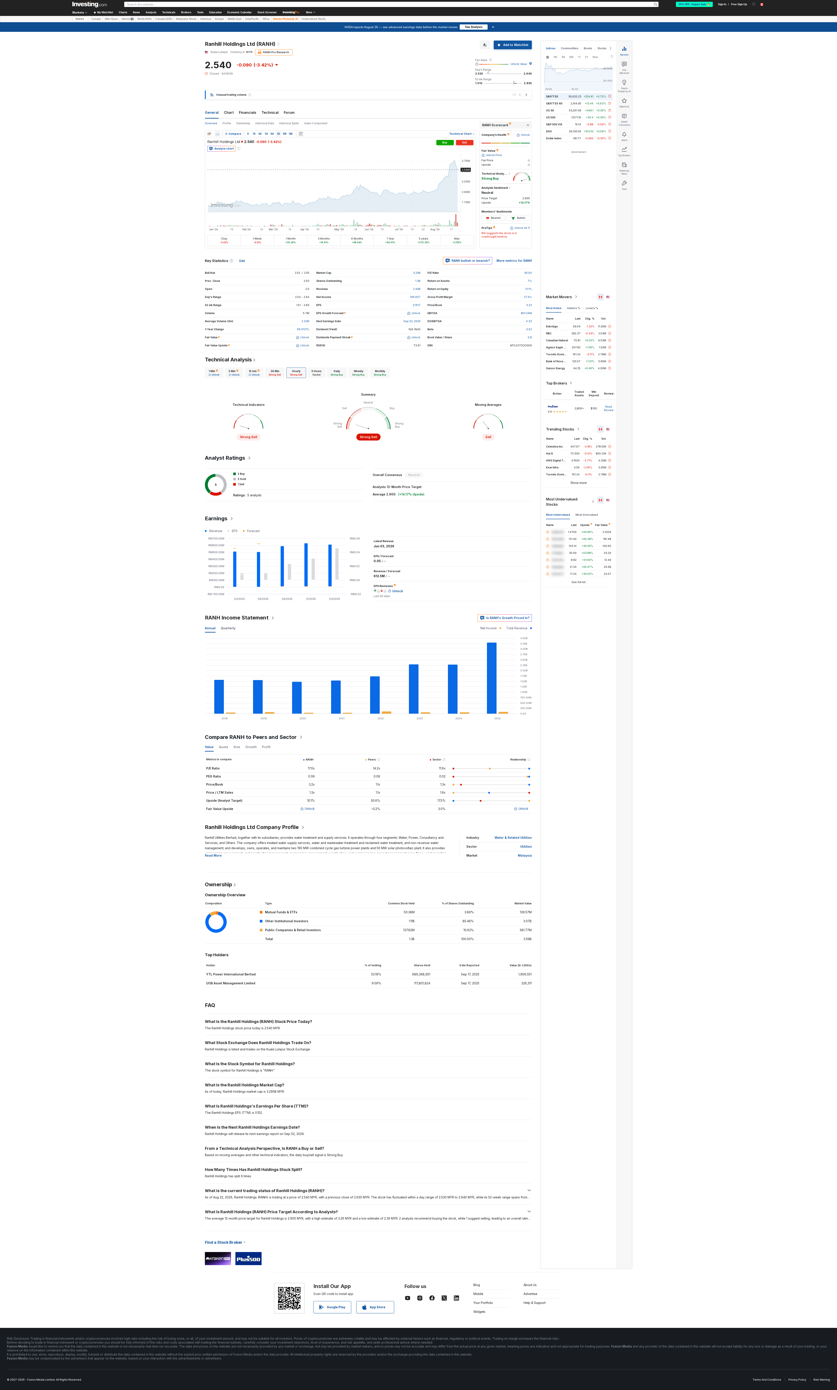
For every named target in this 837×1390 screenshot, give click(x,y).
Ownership (243, 123)
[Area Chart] (217, 133)
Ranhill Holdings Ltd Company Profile (252, 827)
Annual (210, 628)
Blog (476, 1285)
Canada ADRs (163, 18)
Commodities (569, 48)
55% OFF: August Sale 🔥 (694, 4)
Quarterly (228, 628)
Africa (266, 18)
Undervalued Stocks (314, 18)
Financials (247, 112)
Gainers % (573, 308)
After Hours (111, 18)
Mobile (478, 1294)
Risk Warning (821, 1379)
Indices (550, 48)
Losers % (592, 308)
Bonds (588, 48)
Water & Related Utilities (513, 837)
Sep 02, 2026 (411, 321)
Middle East (235, 18)
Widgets (479, 1311)
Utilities (526, 846)
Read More (213, 855)
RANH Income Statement (237, 617)
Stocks (79, 18)
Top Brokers (556, 383)
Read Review (609, 408)
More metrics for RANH (514, 260)
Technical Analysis (228, 359)
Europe (219, 18)
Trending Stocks (560, 429)
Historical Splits (289, 123)
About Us (530, 1285)
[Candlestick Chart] (209, 133)
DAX (549, 131)
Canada (96, 18)
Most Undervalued (558, 514)
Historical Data (264, 123)
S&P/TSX (552, 96)
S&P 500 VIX (554, 124)
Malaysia (525, 855)
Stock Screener (267, 12)
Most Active (553, 308)
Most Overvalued (586, 514)
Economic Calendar (239, 12)
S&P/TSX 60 (554, 103)
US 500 (550, 117)
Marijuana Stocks (186, 18)
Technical (270, 112)
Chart (229, 112)
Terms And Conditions (767, 1379)
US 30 (550, 110)
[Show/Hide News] (300, 133)
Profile (227, 123)
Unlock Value (518, 64)
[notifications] (753, 4)
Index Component (315, 123)
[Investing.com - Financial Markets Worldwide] (89, 4)
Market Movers (559, 296)
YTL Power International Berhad (231, 974)
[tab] (214, 372)
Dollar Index (553, 138)
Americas (205, 18)
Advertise (530, 1294)
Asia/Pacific (252, 18)
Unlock (310, 808)
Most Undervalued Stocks (561, 501)
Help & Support (535, 1303)
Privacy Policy (797, 1379)
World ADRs (144, 18)
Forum (289, 112)
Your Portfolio (483, 1303)
